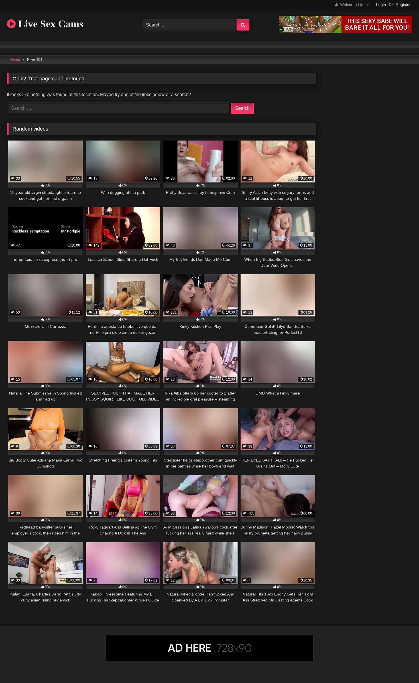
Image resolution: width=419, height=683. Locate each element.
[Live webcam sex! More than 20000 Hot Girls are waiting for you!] (345, 31)
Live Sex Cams (49, 24)
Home (15, 60)
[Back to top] (401, 666)
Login (381, 4)
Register (403, 4)
